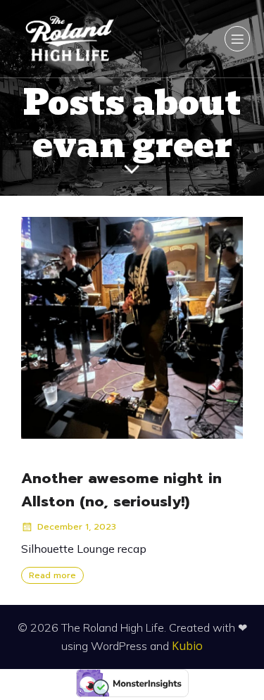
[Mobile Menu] (237, 38)
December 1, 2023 (76, 526)
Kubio (187, 646)
